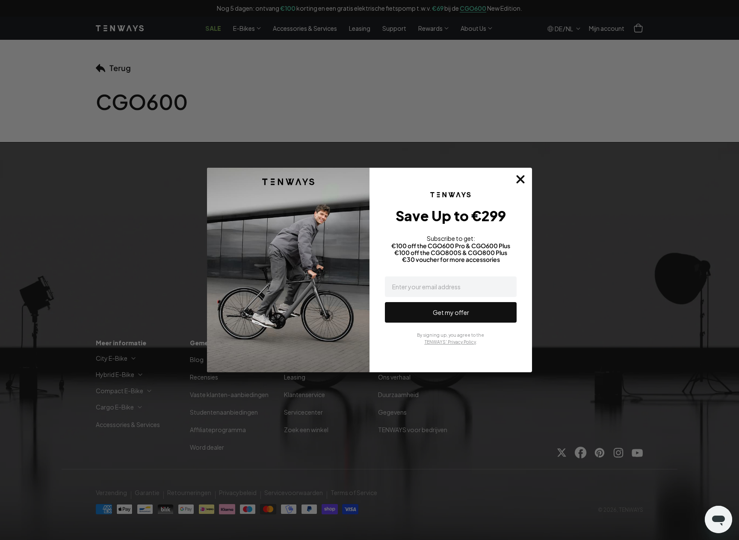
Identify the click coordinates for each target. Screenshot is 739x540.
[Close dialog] (520, 179)
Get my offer (451, 312)
